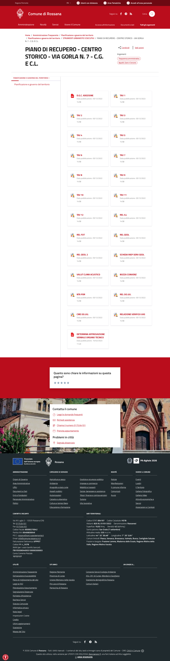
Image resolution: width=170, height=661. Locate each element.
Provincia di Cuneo (57, 575)
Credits (16, 619)
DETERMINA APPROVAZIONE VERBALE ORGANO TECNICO (91, 335)
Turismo (83, 499)
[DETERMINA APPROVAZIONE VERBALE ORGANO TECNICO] (72, 334)
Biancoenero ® (95, 654)
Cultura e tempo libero (59, 503)
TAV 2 (79, 115)
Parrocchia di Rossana (59, 587)
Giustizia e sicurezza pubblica (91, 479)
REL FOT (81, 234)
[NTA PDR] (72, 294)
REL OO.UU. (125, 294)
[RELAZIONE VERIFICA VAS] (116, 314)
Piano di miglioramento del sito (25, 579)
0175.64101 (21, 523)
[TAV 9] (116, 175)
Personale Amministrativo (23, 499)
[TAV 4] (72, 135)
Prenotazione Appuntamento (25, 587)
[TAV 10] (72, 195)
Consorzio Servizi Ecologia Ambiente (101, 571)
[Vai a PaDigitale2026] (142, 460)
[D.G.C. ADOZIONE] (72, 95)
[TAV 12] (72, 215)
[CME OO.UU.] (72, 314)
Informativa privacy (21, 607)
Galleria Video (141, 495)
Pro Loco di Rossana (58, 583)
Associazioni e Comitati (145, 507)
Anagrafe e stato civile (59, 487)
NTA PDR (81, 294)
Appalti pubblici (56, 491)
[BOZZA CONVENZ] (116, 274)
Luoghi (138, 483)
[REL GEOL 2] (72, 254)
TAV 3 (122, 115)
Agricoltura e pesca (57, 479)
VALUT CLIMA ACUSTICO (88, 274)
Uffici (15, 487)
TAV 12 (80, 214)
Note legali (17, 611)
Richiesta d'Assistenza (22, 595)
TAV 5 (122, 135)
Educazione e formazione (60, 507)
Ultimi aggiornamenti (21, 623)
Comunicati (115, 491)
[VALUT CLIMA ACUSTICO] (72, 274)
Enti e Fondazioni (20, 495)
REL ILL (123, 214)
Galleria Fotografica (144, 491)
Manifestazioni (117, 483)
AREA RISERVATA (85, 657)
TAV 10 (80, 195)
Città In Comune (133, 650)
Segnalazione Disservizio (23, 591)
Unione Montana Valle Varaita (62, 579)
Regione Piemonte (21, 3)
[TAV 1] (116, 95)
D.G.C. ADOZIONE (85, 95)
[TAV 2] (72, 115)
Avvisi (113, 495)
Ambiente (54, 483)
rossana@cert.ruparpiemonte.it (31, 535)
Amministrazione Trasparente (45, 35)
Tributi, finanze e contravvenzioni (93, 495)
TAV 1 (122, 95)
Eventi (138, 479)
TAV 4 (79, 135)
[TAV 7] (116, 155)
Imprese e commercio (88, 483)
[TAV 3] (116, 115)
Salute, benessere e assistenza (92, 491)
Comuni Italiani (92, 583)
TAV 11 (123, 195)
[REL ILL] (116, 215)
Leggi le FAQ (18, 583)
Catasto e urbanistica (58, 499)
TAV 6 (79, 155)
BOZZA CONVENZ (128, 274)
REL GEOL (124, 234)
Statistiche (17, 627)
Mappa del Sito (19, 631)
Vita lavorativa (86, 503)
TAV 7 (122, 155)
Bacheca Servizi (19, 599)
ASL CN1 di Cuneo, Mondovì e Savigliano (102, 575)
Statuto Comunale (20, 603)
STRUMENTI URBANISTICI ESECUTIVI (78, 38)
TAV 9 (122, 175)
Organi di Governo (20, 479)
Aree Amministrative (21, 483)
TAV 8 (79, 175)
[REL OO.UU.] (116, 294)
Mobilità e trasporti (87, 487)
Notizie (114, 479)
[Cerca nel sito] (152, 14)
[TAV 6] (72, 155)
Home (27, 35)
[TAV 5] (116, 135)
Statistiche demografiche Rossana (100, 579)
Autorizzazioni (55, 495)
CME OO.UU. (83, 314)
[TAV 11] (116, 195)
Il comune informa (118, 487)
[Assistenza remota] (142, 650)
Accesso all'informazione (105, 24)
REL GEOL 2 (82, 254)
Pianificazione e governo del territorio (77, 35)
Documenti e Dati (20, 491)
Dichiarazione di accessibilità (24, 575)
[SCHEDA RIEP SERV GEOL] (116, 254)
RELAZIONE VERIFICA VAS (132, 314)
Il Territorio (140, 487)
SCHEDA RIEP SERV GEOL (132, 254)
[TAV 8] (72, 175)
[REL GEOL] (116, 234)
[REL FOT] (72, 234)
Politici (15, 503)
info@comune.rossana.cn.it (29, 538)
